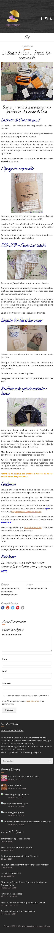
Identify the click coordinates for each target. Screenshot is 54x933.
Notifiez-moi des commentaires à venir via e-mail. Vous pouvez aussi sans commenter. (25, 699)
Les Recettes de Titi (10, 588)
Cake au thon (14, 785)
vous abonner (32, 701)
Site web (6, 683)
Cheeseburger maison (18, 794)
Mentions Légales (42, 926)
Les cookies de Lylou (18, 803)
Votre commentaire (11, 634)
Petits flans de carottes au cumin (16, 847)
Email (4, 671)
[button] (27, 3)
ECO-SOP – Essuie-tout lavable (23, 245)
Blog (27, 37)
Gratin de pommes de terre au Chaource (20, 856)
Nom (4, 659)
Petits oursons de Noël (12, 894)
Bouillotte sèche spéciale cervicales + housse (24, 391)
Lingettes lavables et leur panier (21, 320)
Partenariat (6, 591)
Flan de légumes (16, 812)
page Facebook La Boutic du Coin (26, 511)
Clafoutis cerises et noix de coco (23, 776)
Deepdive (30, 926)
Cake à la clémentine (11, 873)
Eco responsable (9, 594)
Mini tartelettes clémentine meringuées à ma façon (25, 865)
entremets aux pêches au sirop (15, 839)
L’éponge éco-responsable (17, 168)
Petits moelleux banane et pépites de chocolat (23, 902)
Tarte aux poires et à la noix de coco (18, 911)
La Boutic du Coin (35, 111)
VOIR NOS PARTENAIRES (12, 730)
